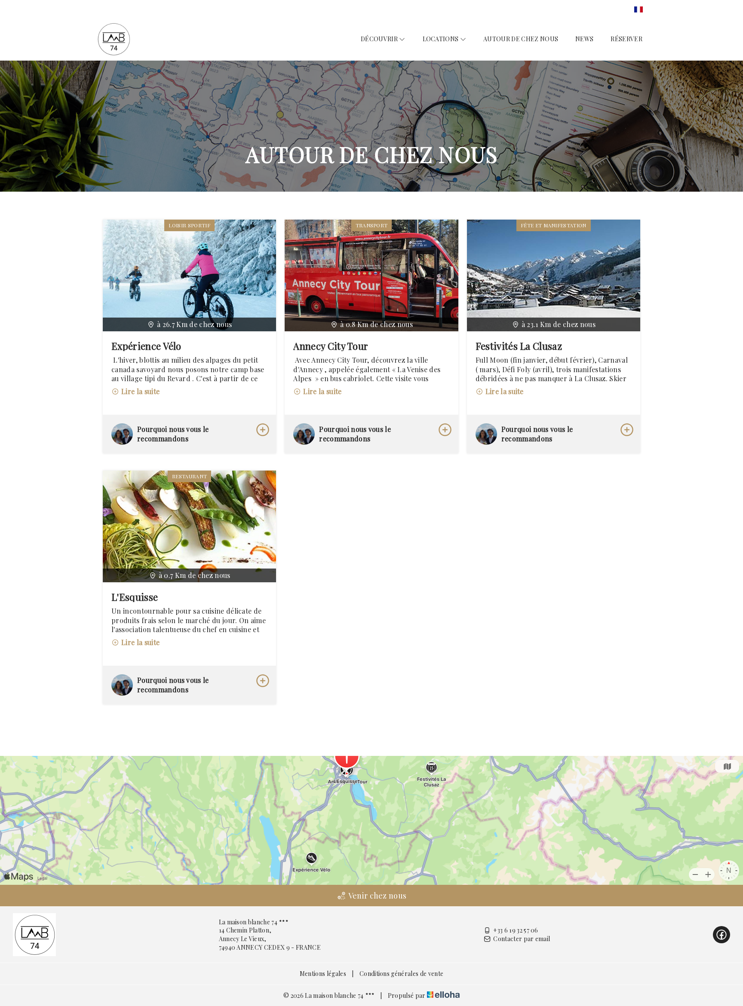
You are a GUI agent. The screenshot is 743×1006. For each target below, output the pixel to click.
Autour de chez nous (520, 39)
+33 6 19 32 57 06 (515, 930)
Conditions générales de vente (401, 973)
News (584, 39)
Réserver (626, 39)
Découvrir (380, 39)
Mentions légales (323, 973)
